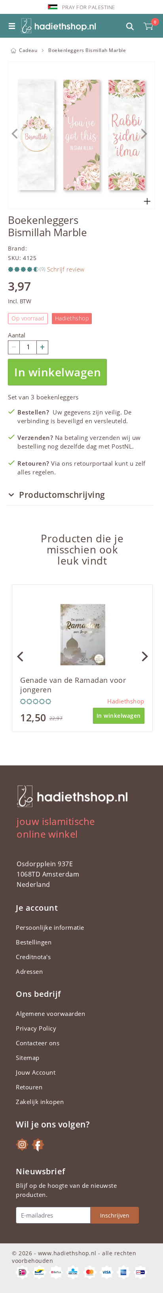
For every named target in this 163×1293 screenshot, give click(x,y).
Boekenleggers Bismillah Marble (87, 50)
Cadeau (28, 50)
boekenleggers (57, 397)
